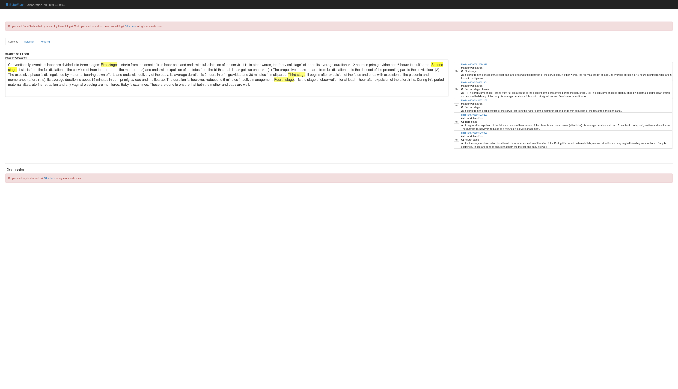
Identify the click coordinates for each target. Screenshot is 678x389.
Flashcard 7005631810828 (474, 132)
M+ (456, 71)
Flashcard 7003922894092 (474, 64)
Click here (130, 26)
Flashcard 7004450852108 (474, 100)
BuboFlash (16, 4)
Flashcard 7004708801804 (474, 82)
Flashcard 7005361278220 (474, 114)
